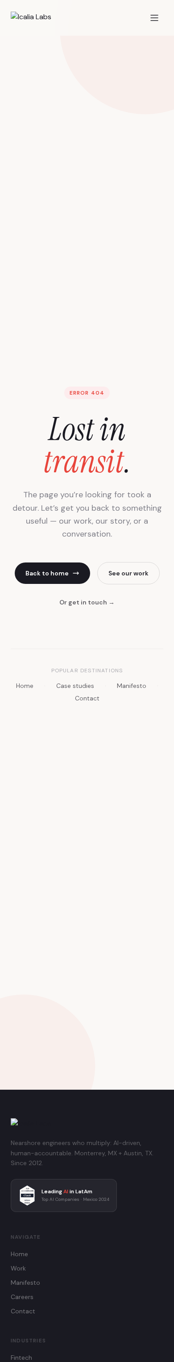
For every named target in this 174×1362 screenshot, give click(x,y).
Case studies (75, 686)
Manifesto (131, 686)
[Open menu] (154, 18)
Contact (87, 698)
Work (18, 1268)
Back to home (47, 573)
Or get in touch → (87, 602)
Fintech (21, 1358)
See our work (128, 573)
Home (24, 686)
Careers (22, 1297)
